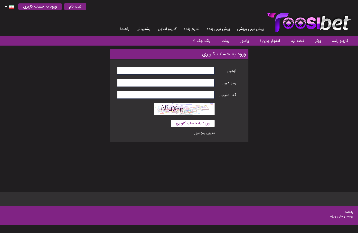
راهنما (124, 29)
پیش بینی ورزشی (250, 29)
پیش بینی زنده (218, 29)
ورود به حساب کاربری (40, 7)
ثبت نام (75, 7)
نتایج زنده (191, 29)
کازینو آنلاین (167, 29)
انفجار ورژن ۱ (270, 41)
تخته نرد (297, 41)
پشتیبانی (144, 29)
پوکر (318, 41)
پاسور (244, 41)
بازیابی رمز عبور (204, 133)
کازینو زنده (340, 41)
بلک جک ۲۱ (201, 41)
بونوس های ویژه (341, 216)
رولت (225, 41)
